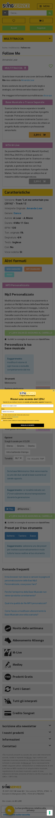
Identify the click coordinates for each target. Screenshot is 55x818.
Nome (2, 409)
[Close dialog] (54, 391)
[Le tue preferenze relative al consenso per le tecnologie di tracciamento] (50, 813)
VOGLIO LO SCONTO (27, 425)
